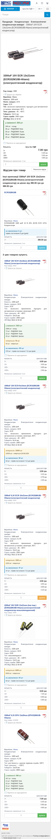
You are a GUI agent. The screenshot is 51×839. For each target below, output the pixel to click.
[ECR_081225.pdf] (46, 92)
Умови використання (9, 838)
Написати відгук (39, 169)
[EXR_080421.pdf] (45, 606)
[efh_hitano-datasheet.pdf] (45, 716)
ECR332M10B (10, 192)
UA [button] (39, 9)
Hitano (14, 97)
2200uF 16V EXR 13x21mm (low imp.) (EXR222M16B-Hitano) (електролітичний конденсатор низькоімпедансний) (22, 607)
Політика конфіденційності (41, 836)
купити (43, 164)
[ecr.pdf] (45, 193)
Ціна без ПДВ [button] (27, 9)
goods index (5, 833)
